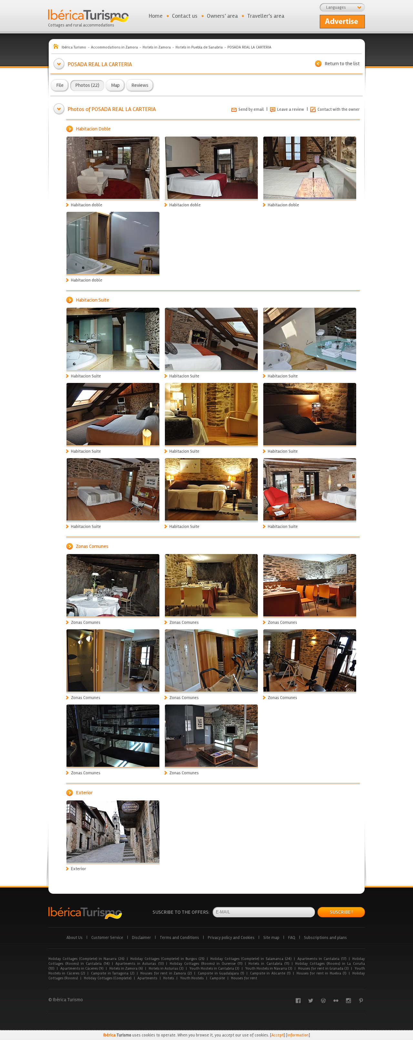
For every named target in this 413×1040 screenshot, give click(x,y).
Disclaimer (141, 937)
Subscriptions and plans (325, 937)
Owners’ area (222, 15)
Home (156, 15)
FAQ (291, 937)
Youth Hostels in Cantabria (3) (214, 968)
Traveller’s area (265, 15)
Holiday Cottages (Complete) (107, 978)
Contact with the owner (338, 109)
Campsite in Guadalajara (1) (221, 973)
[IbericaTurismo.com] (85, 913)
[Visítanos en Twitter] (311, 1000)
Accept (277, 1035)
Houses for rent (244, 978)
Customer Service (107, 937)
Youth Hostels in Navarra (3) (268, 968)
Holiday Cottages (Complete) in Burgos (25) (167, 958)
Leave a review (290, 109)
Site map (271, 937)
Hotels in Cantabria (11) (268, 963)
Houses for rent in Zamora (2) (166, 973)
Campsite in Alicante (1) (270, 973)
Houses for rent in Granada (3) (323, 968)
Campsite (217, 978)
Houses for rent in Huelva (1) (321, 973)
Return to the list (342, 63)
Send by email (251, 109)
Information (298, 1035)
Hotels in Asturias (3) (166, 968)
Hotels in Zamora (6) (126, 968)
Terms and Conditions (179, 937)
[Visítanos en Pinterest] (361, 1000)
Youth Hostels (192, 978)
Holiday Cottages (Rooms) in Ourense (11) (206, 963)
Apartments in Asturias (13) (139, 963)
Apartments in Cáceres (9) (81, 968)
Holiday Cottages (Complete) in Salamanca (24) (250, 958)
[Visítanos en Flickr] (336, 1000)
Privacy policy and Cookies (231, 937)
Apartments (147, 978)
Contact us (184, 15)
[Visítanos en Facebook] (298, 1000)
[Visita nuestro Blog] (323, 1000)
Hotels (168, 978)
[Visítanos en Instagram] (348, 1000)
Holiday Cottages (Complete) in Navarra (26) (86, 958)
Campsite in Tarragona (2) (112, 973)
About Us (74, 937)
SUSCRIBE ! (341, 912)
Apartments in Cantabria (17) (321, 958)
